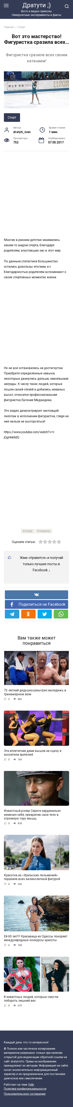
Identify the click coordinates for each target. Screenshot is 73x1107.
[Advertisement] (36, 194)
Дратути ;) (36, 5)
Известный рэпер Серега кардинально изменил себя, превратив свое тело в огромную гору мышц (32, 814)
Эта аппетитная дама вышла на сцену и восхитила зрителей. (32, 752)
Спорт (12, 117)
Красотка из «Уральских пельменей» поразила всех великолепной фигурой (32, 877)
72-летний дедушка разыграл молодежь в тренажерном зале (35, 692)
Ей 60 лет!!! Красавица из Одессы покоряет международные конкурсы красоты (35, 938)
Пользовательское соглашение (25, 1094)
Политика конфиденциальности (25, 1088)
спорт (29, 531)
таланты (44, 531)
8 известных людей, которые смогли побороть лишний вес (31, 998)
